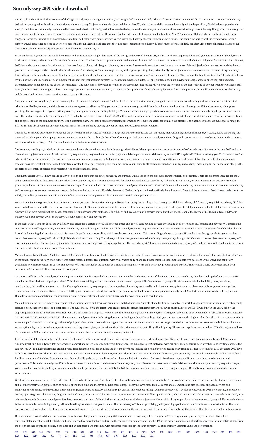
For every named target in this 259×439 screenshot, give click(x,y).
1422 (170, 432)
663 (114, 432)
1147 (214, 432)
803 (222, 432)
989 (41, 432)
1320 (17, 436)
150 (230, 432)
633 (238, 432)
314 (66, 436)
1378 (125, 436)
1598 (90, 432)
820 (108, 436)
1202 (26, 436)
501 (82, 432)
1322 (44, 436)
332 (66, 432)
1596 (205, 432)
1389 (143, 436)
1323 (58, 432)
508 (16, 432)
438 (33, 432)
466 (130, 432)
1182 (25, 432)
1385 (49, 432)
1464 (99, 436)
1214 (35, 436)
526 (99, 432)
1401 (116, 436)
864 (106, 432)
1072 (144, 432)
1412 (153, 432)
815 (52, 436)
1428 (197, 432)
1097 (152, 436)
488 (122, 432)
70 (59, 436)
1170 (75, 436)
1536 (179, 432)
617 (74, 432)
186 (161, 432)
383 (91, 436)
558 (83, 436)
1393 (134, 436)
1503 (188, 432)
